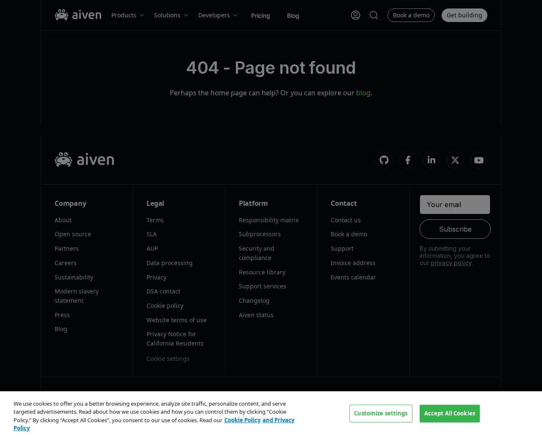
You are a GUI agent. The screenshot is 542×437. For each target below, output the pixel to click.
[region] (271, 414)
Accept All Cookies (449, 413)
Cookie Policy (242, 420)
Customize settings (380, 413)
